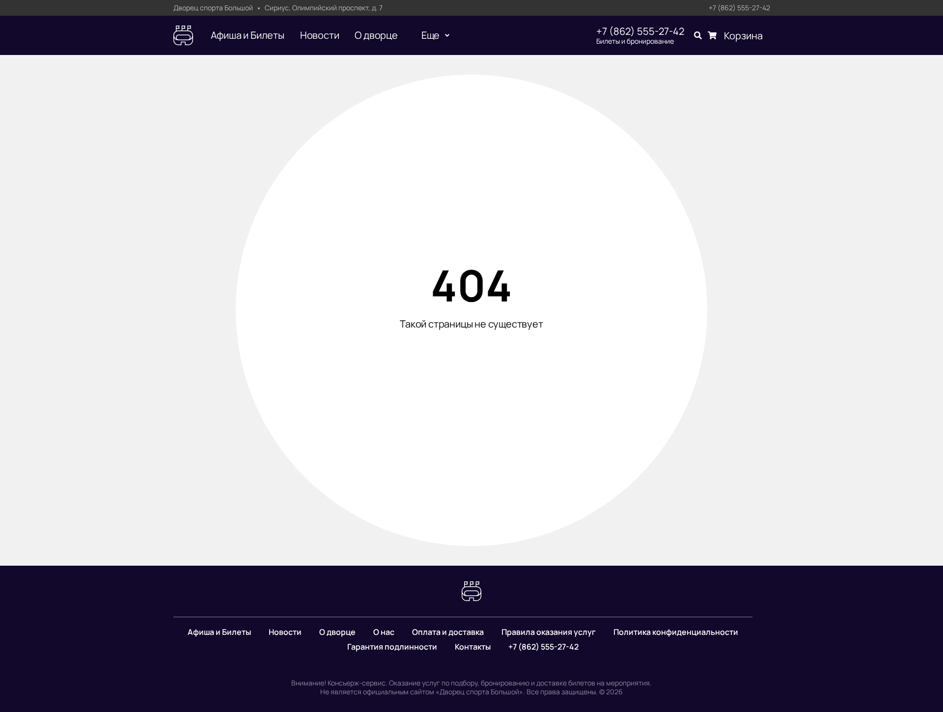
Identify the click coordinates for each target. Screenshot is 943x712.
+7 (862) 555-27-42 (739, 8)
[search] (698, 35)
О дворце (376, 35)
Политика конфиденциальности (675, 632)
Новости (319, 35)
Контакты (473, 646)
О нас (383, 632)
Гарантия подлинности (392, 646)
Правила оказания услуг (548, 632)
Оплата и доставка (448, 632)
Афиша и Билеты (247, 35)
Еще (430, 35)
